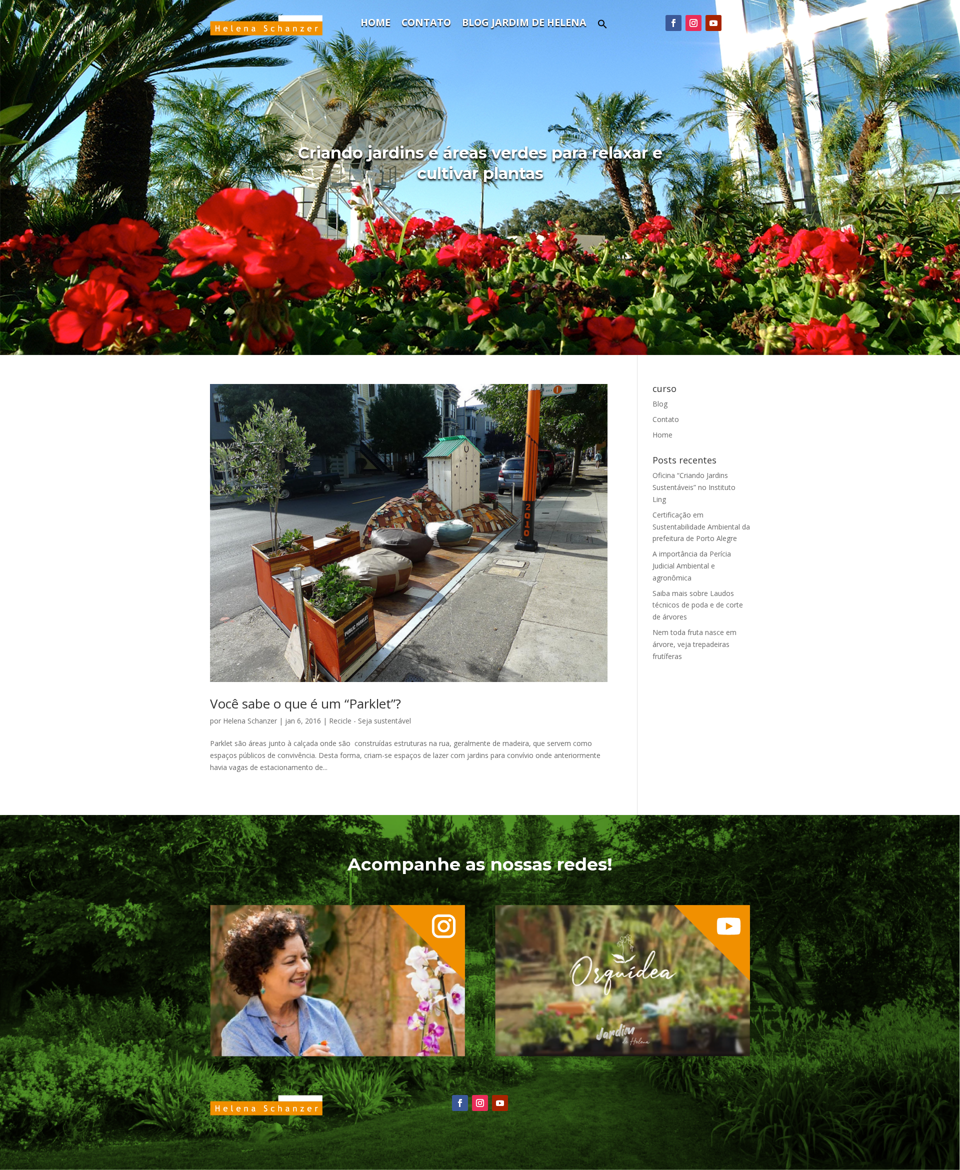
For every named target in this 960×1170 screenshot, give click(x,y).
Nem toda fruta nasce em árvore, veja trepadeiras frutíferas (694, 644)
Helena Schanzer (250, 721)
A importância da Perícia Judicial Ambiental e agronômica (691, 565)
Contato (426, 24)
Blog (660, 403)
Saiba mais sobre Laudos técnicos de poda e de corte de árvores (697, 605)
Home (375, 24)
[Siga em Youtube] (714, 23)
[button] (603, 26)
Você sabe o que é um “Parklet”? (305, 703)
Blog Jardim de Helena (524, 24)
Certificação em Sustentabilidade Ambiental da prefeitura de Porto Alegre (701, 527)
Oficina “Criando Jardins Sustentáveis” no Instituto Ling (694, 487)
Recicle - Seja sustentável (370, 721)
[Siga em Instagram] (694, 23)
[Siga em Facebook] (674, 23)
